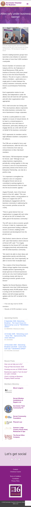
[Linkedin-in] (15, 459)
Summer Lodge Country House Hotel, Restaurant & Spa (20, 429)
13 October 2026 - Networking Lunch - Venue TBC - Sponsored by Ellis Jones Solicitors (16, 336)
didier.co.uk (15, 503)
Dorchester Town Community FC (19, 407)
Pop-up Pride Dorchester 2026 (14, 367)
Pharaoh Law (17, 422)
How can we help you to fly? (13, 364)
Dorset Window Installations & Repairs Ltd (18, 400)
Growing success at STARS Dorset (15, 369)
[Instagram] (19, 459)
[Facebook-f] (12, 459)
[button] (27, 3)
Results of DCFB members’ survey (16, 309)
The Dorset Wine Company (19, 436)
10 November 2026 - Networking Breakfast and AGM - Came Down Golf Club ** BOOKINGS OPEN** (15, 347)
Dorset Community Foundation (19, 417)
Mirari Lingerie (18, 388)
